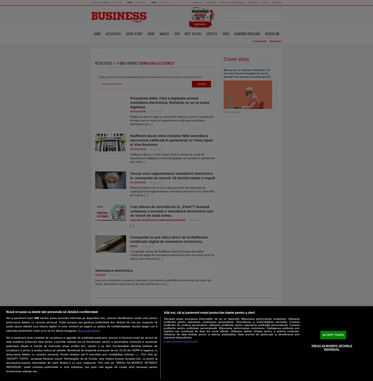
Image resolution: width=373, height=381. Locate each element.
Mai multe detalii (89, 330)
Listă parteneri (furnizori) (181, 341)
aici (137, 354)
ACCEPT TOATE (333, 334)
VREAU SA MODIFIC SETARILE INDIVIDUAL (331, 347)
